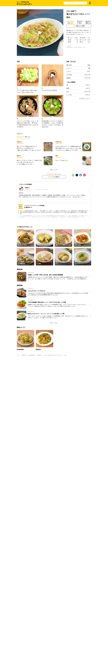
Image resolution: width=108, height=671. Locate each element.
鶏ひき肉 (69, 65)
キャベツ (69, 68)
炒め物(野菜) (31, 355)
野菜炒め (39, 355)
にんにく (69, 71)
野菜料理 (24, 355)
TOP (18, 355)
